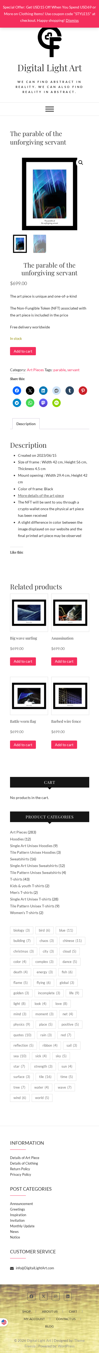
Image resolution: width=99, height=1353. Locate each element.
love (61, 1003)
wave (65, 1087)
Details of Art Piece (24, 1158)
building (22, 940)
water (41, 1087)
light (19, 1003)
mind (19, 1014)
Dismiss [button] (72, 20)
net (68, 1014)
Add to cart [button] (23, 661)
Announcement (21, 1204)
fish (67, 972)
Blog (49, 1326)
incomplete (49, 993)
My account (34, 1319)
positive (70, 1024)
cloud (69, 951)
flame (20, 982)
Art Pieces (35, 369)
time (66, 1077)
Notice (15, 1237)
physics (21, 1024)
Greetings (17, 1209)
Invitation (17, 1220)
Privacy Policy (20, 1174)
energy (45, 972)
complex (44, 961)
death (20, 972)
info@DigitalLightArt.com (34, 1268)
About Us (50, 1311)
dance (70, 961)
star (19, 1066)
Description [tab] (26, 423)
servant (73, 369)
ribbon (50, 1045)
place (46, 1024)
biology (21, 930)
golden (21, 993)
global (67, 982)
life (74, 993)
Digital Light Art (49, 67)
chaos (47, 940)
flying (44, 982)
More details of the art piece (41, 495)
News (14, 1231)
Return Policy (20, 1169)
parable (59, 369)
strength (43, 1066)
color (19, 961)
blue (66, 930)
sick (41, 1056)
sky (61, 1056)
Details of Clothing (24, 1163)
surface (21, 1077)
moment (44, 1014)
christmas (23, 951)
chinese (72, 940)
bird (44, 930)
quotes (22, 1035)
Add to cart (23, 351)
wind (19, 1098)
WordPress (66, 1346)
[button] (81, 162)
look (40, 1003)
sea (19, 1056)
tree (19, 1087)
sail (72, 1045)
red (66, 1035)
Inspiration (18, 1215)
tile (45, 1077)
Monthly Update (22, 1226)
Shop (26, 1311)
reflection (23, 1045)
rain (46, 1035)
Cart (73, 1311)
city (48, 951)
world (42, 1098)
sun (67, 1066)
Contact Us (66, 1319)
